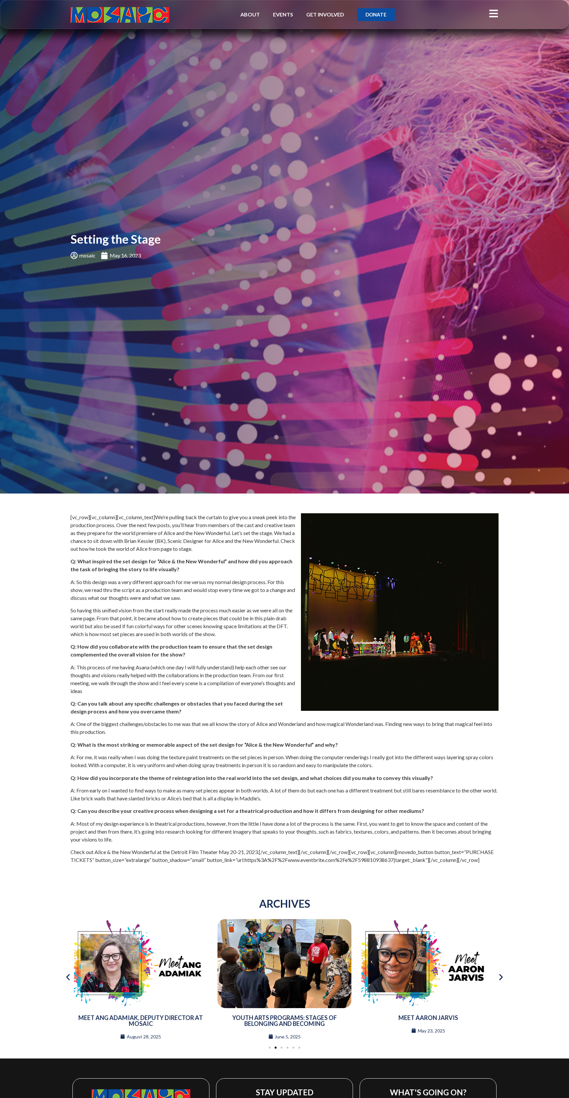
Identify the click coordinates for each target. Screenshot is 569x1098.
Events (283, 14)
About (250, 14)
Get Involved (325, 14)
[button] (68, 977)
